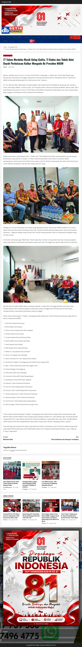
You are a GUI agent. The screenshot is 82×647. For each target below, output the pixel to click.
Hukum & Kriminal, (10, 473)
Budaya (38, 37)
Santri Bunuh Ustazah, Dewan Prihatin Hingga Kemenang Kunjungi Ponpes (11, 483)
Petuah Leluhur (21, 41)
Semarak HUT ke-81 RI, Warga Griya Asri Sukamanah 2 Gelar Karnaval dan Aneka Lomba (11, 516)
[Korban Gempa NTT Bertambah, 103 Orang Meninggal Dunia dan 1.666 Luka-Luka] (31, 505)
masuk (12, 450)
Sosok (56, 37)
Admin (5, 67)
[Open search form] (67, 39)
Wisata (44, 37)
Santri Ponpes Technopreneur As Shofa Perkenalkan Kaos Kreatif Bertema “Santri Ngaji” (69, 516)
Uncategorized (8, 55)
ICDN (30, 41)
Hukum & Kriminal (17, 37)
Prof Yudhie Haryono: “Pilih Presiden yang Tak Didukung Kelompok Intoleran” (49, 483)
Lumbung (5, 41)
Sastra (50, 37)
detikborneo (8, 487)
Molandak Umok (8, 438)
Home (3, 37)
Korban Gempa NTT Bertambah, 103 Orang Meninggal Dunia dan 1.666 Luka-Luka (31, 516)
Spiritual (12, 41)
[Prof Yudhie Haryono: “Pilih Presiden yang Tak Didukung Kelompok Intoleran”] (50, 470)
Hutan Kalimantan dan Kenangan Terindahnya (65, 438)
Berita (8, 37)
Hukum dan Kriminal (10, 475)
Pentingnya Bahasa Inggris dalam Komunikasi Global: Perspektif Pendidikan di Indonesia (30, 484)
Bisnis (26, 37)
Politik (32, 37)
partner (77, 37)
